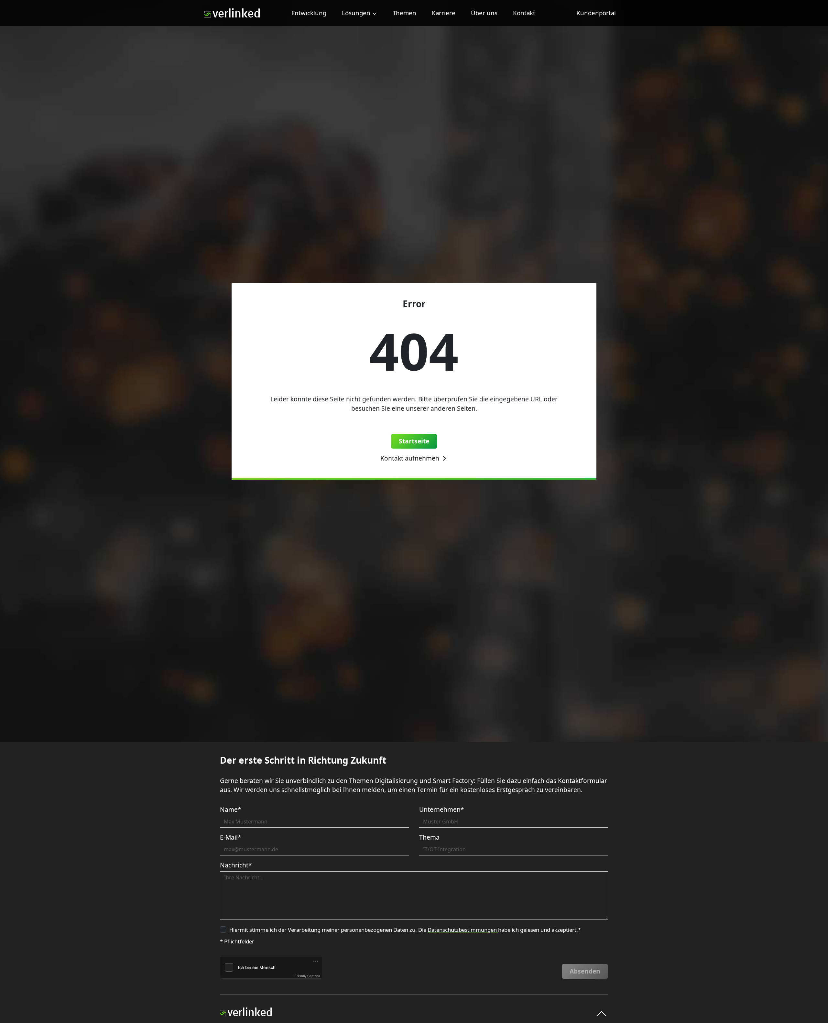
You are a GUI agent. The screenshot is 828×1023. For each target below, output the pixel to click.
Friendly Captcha (307, 976)
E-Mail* (230, 837)
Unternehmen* (441, 809)
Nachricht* (236, 865)
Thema (429, 837)
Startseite (414, 441)
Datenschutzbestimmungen (463, 929)
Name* (230, 809)
